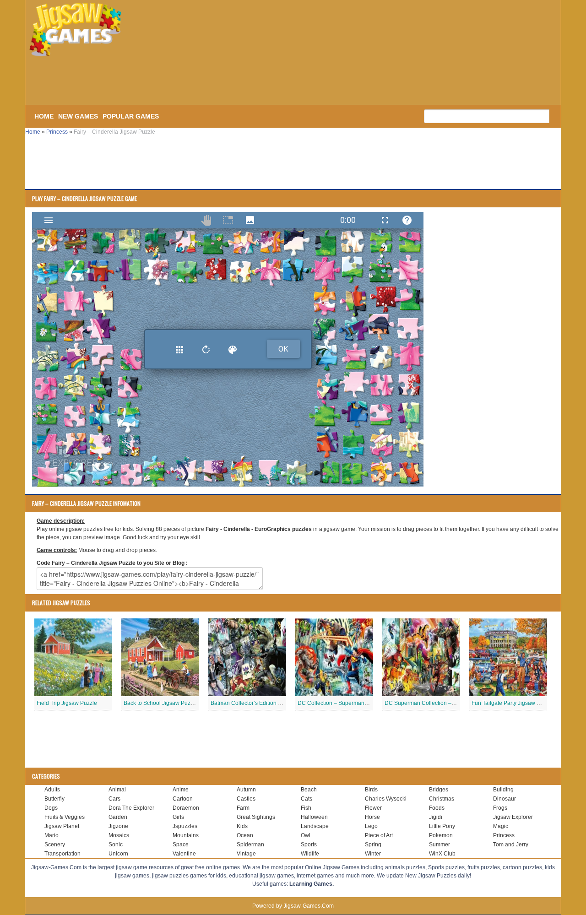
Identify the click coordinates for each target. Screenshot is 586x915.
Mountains (186, 835)
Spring (373, 844)
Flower (373, 808)
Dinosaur (504, 799)
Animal (117, 789)
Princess (57, 132)
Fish (306, 808)
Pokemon (441, 835)
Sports (309, 844)
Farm (243, 808)
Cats (306, 799)
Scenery (54, 844)
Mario (51, 835)
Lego (371, 826)
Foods (437, 808)
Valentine (184, 853)
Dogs (51, 808)
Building (503, 789)
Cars (114, 799)
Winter (373, 853)
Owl (305, 835)
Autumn (246, 789)
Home (44, 116)
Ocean (245, 835)
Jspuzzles (185, 826)
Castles (246, 799)
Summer (439, 844)
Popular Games (131, 116)
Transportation (62, 853)
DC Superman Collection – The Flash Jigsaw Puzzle (450, 703)
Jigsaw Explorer (513, 817)
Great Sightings (256, 817)
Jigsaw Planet (61, 826)
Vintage (246, 853)
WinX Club (442, 853)
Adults (52, 789)
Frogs (500, 808)
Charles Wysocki (386, 799)
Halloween (314, 817)
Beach (309, 789)
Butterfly (54, 799)
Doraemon (186, 808)
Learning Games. (311, 884)
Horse (372, 817)
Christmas (441, 799)
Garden (118, 817)
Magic (500, 826)
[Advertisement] (178, 81)
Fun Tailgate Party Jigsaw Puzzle (512, 703)
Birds (371, 789)
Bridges (438, 789)
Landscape (315, 826)
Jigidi (435, 817)
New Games (78, 116)
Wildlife (310, 853)
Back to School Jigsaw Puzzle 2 (163, 703)
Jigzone (118, 826)
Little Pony (442, 826)
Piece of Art (379, 835)
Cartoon (183, 799)
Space (181, 844)
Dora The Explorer (131, 808)
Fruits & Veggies (64, 817)
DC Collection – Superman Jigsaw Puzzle (350, 703)
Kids (242, 826)
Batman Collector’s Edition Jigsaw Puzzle (262, 703)
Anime (181, 789)
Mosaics (119, 835)
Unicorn (118, 853)
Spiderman (250, 844)
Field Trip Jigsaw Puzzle (67, 703)
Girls (178, 817)
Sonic (116, 844)
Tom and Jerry (510, 844)
